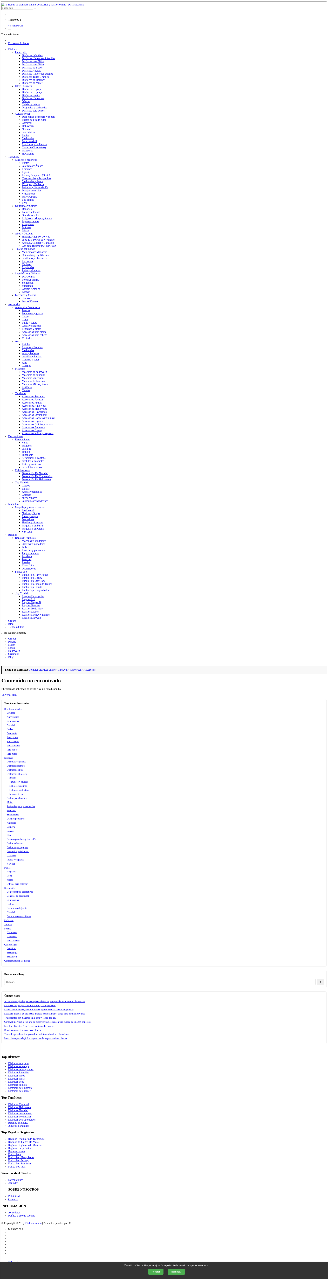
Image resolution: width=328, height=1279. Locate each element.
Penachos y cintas (31, 328)
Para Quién (21, 52)
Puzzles (26, 562)
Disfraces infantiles (16, 765)
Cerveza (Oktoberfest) (34, 147)
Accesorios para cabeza (34, 334)
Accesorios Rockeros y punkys (38, 417)
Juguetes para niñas (18, 1125)
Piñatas (26, 488)
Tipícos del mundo (25, 248)
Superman (27, 285)
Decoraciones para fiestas (19, 916)
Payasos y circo (30, 221)
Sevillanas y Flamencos (34, 258)
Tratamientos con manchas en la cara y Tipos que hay (30, 1018)
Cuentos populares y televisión (21, 839)
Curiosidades (10, 944)
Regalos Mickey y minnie (36, 614)
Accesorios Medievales (34, 408)
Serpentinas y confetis (33, 457)
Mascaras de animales (33, 374)
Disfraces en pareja (32, 92)
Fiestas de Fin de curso (34, 119)
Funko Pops (14, 1154)
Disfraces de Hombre (33, 79)
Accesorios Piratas (32, 402)
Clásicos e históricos (26, 159)
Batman (26, 291)
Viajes (10, 880)
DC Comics (28, 276)
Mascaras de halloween (34, 371)
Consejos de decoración (18, 896)
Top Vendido (22, 482)
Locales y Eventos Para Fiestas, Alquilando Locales (29, 1026)
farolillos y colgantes (33, 461)
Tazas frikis (28, 565)
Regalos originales (13, 709)
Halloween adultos (18, 786)
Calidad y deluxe (31, 104)
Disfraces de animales (20, 1113)
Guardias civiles (30, 215)
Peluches (26, 559)
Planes (7, 868)
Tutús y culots (29, 322)
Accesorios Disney (32, 430)
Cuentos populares (15, 818)
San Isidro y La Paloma (34, 144)
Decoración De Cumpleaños (37, 476)
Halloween (28, 125)
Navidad (26, 129)
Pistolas (26, 344)
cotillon (26, 451)
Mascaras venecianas (33, 378)
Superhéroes (13, 814)
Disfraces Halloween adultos (37, 73)
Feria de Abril (29, 141)
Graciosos (11, 855)
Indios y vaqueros (15, 859)
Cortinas (26, 494)
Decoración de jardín (17, 908)
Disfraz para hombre (17, 798)
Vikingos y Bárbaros (33, 184)
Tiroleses (26, 264)
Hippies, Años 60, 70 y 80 (36, 236)
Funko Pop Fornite (32, 587)
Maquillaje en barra (32, 525)
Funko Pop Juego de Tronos (37, 583)
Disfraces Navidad (18, 1110)
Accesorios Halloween (34, 405)
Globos (26, 485)
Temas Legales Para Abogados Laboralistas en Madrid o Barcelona (36, 1034)
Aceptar (156, 1271)
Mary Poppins (29, 196)
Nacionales (12, 932)
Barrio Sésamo (30, 301)
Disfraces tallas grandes (20, 1069)
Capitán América (31, 288)
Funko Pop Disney (32, 577)
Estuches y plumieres (33, 550)
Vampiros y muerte (18, 782)
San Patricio (28, 132)
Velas (25, 442)
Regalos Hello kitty (32, 608)
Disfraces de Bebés (32, 67)
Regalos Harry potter (33, 596)
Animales (11, 823)
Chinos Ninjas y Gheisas (35, 255)
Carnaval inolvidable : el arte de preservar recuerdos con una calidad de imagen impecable (47, 1022)
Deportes (27, 208)
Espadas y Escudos (32, 347)
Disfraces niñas (16, 1078)
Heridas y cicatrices (32, 522)
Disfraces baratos (31, 95)
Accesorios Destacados (27, 307)
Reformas (8, 920)
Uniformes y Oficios (26, 205)
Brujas (12, 777)
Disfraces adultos (15, 770)
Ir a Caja (19, 26)
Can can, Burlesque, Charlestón (39, 245)
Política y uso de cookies (21, 1215)
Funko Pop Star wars (33, 580)
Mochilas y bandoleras (34, 540)
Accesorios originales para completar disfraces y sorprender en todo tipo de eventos (44, 1001)
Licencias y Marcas (25, 295)
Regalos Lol (28, 599)
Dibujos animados (31, 190)
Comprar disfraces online (42, 669)
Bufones (26, 227)
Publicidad (14, 1196)
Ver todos (27, 338)
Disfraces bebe (16, 1081)
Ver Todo (27, 531)
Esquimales (28, 267)
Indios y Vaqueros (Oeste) (36, 175)
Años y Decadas (24, 233)
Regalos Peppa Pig (32, 602)
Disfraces (13, 49)
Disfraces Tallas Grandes (35, 76)
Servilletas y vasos (32, 467)
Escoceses (27, 261)
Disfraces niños (16, 1075)
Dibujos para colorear (17, 884)
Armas (18, 341)
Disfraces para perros (33, 110)
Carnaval (27, 122)
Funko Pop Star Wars (19, 1163)
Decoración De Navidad (35, 473)
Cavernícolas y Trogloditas (36, 178)
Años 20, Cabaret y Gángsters (38, 242)
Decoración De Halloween (36, 479)
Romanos (27, 169)
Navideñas (12, 936)
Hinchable (27, 454)
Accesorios (14, 304)
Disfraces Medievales (19, 1116)
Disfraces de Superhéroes (22, 1119)
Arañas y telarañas (32, 491)
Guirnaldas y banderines (35, 500)
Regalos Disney (30, 611)
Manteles (27, 445)
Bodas (10, 729)
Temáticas (13, 156)
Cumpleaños (13, 721)
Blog (10, 623)
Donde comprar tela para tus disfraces (22, 1030)
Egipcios (26, 172)
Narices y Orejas (31, 513)
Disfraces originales (16, 761)
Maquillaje (14, 504)
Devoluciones (15, 1179)
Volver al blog (9, 694)
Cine (9, 835)
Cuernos (26, 365)
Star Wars (27, 298)
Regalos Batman (31, 605)
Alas (24, 362)
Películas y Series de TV (35, 187)
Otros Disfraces (23, 86)
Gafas (25, 319)
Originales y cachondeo (34, 107)
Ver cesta (12, 26)
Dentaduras (28, 519)
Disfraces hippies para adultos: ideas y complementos (30, 1005)
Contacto (13, 1199)
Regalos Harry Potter (19, 1148)
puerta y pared (29, 497)
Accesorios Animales (33, 427)
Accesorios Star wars (33, 396)
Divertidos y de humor (18, 851)
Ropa (9, 875)
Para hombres (13, 745)
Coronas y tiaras (30, 359)
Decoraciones (15, 436)
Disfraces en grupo (32, 89)
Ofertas (26, 101)
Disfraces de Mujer (32, 82)
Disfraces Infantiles (32, 55)
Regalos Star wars (31, 617)
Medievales (28, 138)
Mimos (25, 230)
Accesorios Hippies (32, 421)
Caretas (26, 390)
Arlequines (28, 224)
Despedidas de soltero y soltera (38, 116)
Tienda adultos (16, 626)
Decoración (9, 888)
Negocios (11, 871)
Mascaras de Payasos (33, 381)
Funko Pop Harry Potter (35, 574)
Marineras (27, 150)
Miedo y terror (16, 794)
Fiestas (7, 928)
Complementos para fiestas (17, 961)
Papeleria (27, 556)
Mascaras (20, 368)
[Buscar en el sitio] (35, 8)
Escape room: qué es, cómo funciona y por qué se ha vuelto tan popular (38, 1009)
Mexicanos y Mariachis (34, 252)
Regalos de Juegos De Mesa (23, 1142)
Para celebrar (13, 940)
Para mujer (12, 749)
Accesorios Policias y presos (37, 424)
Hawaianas (28, 153)
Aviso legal (14, 1212)
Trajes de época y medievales (21, 806)
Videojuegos (28, 193)
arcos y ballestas (30, 353)
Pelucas (26, 310)
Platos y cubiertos (31, 464)
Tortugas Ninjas (30, 279)
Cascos (26, 316)
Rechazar (176, 1271)
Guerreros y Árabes (32, 165)
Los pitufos (28, 199)
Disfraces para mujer (19, 1090)
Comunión (12, 733)
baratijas (26, 448)
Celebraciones (22, 113)
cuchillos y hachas (32, 356)
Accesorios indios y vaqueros (37, 433)
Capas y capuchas (31, 325)
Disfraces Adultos (31, 70)
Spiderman (27, 282)
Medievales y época (32, 181)
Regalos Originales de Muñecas (25, 1145)
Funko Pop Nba (16, 1166)
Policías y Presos (31, 212)
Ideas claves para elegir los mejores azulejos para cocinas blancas (35, 1038)
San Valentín (13, 741)
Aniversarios (13, 717)
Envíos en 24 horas (18, 43)
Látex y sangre (30, 516)
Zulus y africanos (31, 270)
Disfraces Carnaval (18, 1104)
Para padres (12, 737)
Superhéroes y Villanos (27, 273)
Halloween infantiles (19, 790)
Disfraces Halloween (33, 98)
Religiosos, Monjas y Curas (37, 218)
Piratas (25, 135)
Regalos (12, 534)
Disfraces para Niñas (33, 64)
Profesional (28, 510)
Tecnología (12, 952)
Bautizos (11, 713)
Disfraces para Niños (33, 61)
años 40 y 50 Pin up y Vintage (38, 239)
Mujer (10, 802)
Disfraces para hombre (20, 1087)
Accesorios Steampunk (34, 414)
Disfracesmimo (33, 1223)
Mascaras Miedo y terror (35, 384)
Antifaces (27, 387)
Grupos (12, 620)
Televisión (12, 956)
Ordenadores (29, 568)
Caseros (10, 831)
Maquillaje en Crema (33, 528)
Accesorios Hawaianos (34, 411)
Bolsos (25, 547)
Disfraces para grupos (17, 847)
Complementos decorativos (20, 892)
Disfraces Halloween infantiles (38, 58)
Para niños (12, 754)
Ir (320, 982)
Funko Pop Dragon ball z (35, 590)
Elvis (24, 202)
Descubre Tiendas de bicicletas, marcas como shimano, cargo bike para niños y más (44, 1013)
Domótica (11, 948)
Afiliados (13, 1182)
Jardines (8, 924)
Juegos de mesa (30, 553)
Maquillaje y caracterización (30, 507)
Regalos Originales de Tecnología (26, 1138)
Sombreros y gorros (32, 313)
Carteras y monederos (33, 544)
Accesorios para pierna (34, 331)
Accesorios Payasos (32, 399)
